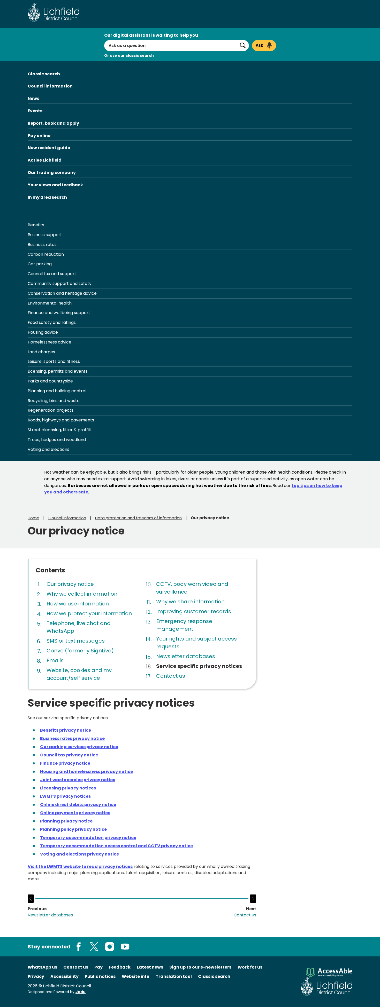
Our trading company (52, 172)
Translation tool (174, 976)
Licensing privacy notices (68, 788)
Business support (45, 235)
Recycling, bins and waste (54, 401)
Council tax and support (52, 274)
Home (33, 518)
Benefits (36, 225)
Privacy (36, 976)
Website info (135, 976)
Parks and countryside (50, 381)
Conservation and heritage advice (62, 293)
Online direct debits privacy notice (78, 805)
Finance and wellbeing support (59, 313)
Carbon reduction (46, 254)
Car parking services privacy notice (79, 747)
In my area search (47, 197)
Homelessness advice (49, 342)
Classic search (44, 74)
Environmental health (50, 303)
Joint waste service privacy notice (77, 780)
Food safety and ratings (52, 322)
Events (35, 111)
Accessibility (64, 976)
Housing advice (43, 332)
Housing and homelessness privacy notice (86, 771)
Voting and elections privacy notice (79, 854)
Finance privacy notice (65, 763)
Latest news (150, 967)
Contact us (75, 967)
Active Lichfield (45, 160)
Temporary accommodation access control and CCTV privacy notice (116, 846)
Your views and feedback (55, 185)
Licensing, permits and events (58, 371)
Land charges (41, 352)
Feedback (120, 967)
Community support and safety (60, 283)
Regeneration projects (50, 410)
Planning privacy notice (66, 821)
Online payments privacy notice (75, 813)
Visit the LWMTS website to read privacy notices (80, 866)
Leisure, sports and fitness (54, 361)
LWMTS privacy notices (65, 796)
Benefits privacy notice (65, 730)
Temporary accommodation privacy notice (88, 838)
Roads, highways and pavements (61, 420)
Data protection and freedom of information (138, 518)
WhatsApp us (42, 967)
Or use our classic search (129, 55)
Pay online (39, 136)
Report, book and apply (53, 123)
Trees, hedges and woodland (57, 440)
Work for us (250, 967)
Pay (98, 967)
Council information (50, 86)
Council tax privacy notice (69, 755)
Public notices (100, 976)
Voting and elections (48, 449)
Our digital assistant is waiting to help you (151, 35)
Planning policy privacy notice (73, 829)
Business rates (42, 244)
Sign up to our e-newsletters (200, 967)
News (33, 98)
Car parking (40, 264)
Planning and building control (57, 391)
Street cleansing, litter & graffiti (59, 430)
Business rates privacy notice (72, 738)
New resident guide (49, 148)
